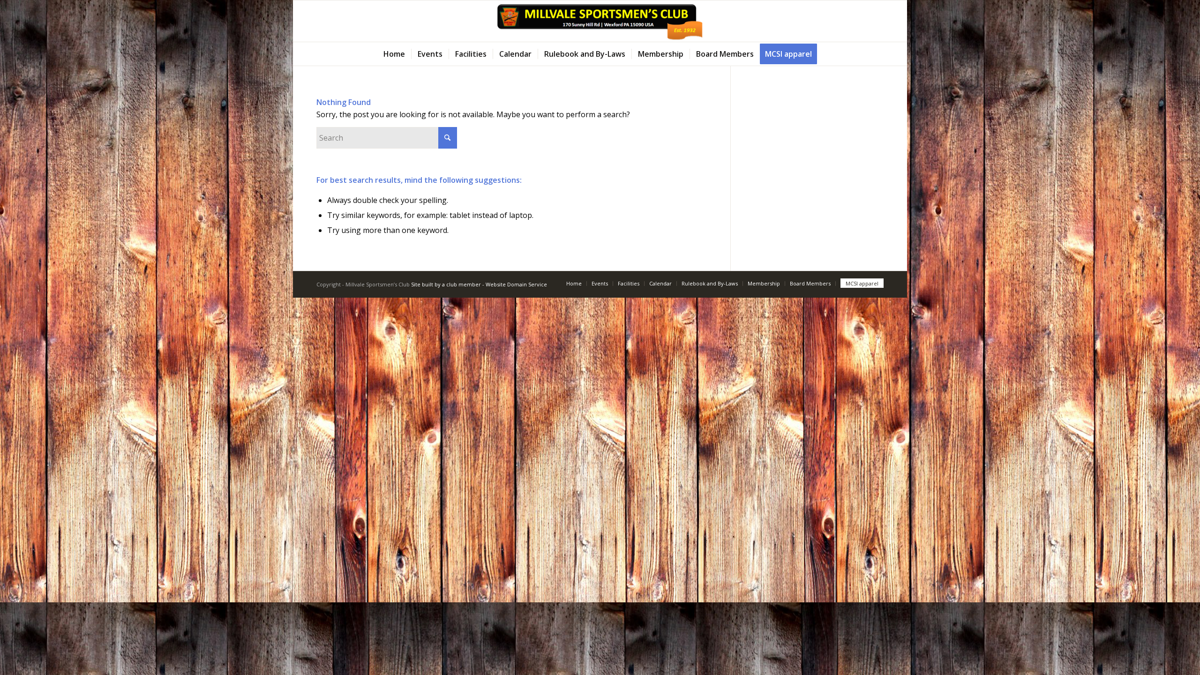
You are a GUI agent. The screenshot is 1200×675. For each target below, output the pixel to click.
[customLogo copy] (600, 21)
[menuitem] (394, 54)
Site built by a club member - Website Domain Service (479, 284)
